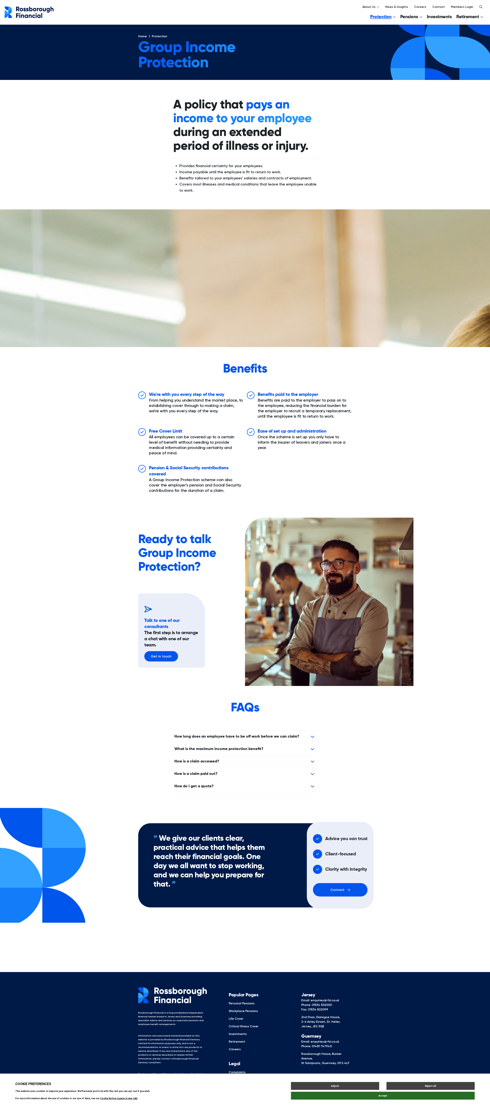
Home (142, 36)
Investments (439, 17)
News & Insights (396, 7)
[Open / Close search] (480, 7)
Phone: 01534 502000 (316, 1005)
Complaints (237, 1072)
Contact (438, 7)
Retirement (237, 1041)
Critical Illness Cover (244, 1026)
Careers (420, 7)
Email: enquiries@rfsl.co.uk (320, 1000)
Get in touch (161, 656)
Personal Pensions (242, 1003)
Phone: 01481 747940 (316, 1046)
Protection (159, 36)
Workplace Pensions (243, 1011)
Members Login (462, 7)
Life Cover (236, 1018)
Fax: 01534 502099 (314, 1009)
